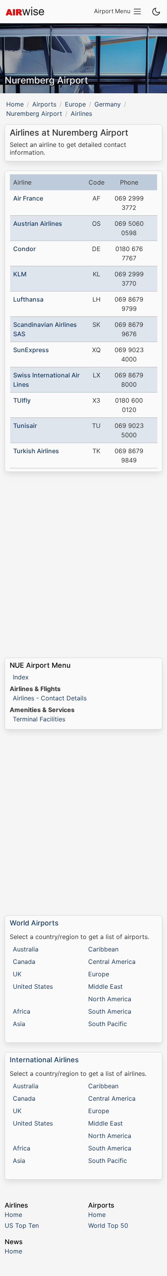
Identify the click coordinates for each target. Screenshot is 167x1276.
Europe (75, 104)
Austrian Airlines (37, 223)
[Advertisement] (83, 564)
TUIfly (22, 400)
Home (15, 104)
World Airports (34, 923)
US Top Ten (22, 1225)
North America (109, 999)
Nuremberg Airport (34, 113)
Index (21, 677)
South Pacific (107, 1024)
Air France (28, 198)
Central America (112, 961)
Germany (107, 104)
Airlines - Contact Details (50, 698)
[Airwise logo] (25, 11)
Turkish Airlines (36, 451)
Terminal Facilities (39, 719)
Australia (25, 949)
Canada (24, 961)
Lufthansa (28, 299)
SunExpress (31, 350)
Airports (44, 104)
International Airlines (44, 1060)
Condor (24, 249)
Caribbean (103, 949)
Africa (21, 1011)
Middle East (105, 986)
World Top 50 (108, 1225)
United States (33, 986)
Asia (19, 1024)
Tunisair (25, 425)
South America (109, 1011)
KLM (19, 274)
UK (17, 974)
